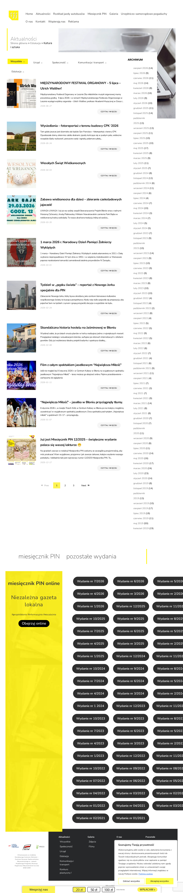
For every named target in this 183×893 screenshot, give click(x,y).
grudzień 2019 (141, 483)
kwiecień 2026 (141, 88)
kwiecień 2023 (141, 278)
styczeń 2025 (140, 168)
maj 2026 (138, 83)
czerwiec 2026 (141, 78)
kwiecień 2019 (141, 528)
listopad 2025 (140, 113)
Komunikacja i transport (67, 863)
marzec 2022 (140, 343)
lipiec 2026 (139, 73)
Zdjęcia (92, 841)
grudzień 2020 (141, 418)
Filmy (92, 846)
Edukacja (35, 43)
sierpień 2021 (140, 378)
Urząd (63, 851)
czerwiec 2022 (141, 328)
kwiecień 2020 (141, 463)
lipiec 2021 (139, 383)
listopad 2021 (140, 363)
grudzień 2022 (141, 298)
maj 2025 (138, 148)
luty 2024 (138, 223)
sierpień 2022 (140, 318)
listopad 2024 (140, 178)
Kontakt (40, 21)
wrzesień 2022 (141, 313)
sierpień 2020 (140, 443)
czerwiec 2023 (141, 268)
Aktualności (43, 14)
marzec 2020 (140, 468)
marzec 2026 (140, 93)
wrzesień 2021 (141, 373)
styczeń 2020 (140, 478)
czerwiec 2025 (141, 143)
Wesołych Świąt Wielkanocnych (62, 163)
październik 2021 (142, 368)
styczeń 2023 (140, 293)
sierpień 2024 (140, 193)
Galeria (113, 14)
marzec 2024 (140, 218)
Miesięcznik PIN (97, 14)
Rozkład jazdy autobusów (69, 14)
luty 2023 (138, 288)
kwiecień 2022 (141, 338)
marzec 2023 (140, 283)
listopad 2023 (140, 238)
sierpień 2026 (140, 68)
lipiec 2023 (139, 263)
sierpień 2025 (140, 133)
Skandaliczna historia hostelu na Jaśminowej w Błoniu (78, 327)
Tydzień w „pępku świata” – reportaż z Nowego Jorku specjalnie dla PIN (77, 287)
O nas (29, 21)
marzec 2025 (140, 158)
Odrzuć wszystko (131, 881)
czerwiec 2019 (141, 518)
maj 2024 (138, 208)
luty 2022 (138, 348)
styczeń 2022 (140, 353)
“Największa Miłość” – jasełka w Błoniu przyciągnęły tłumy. (81, 402)
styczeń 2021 (140, 413)
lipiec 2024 (139, 198)
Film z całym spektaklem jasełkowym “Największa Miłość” (81, 365)
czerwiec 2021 (141, 388)
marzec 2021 (140, 403)
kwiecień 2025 (141, 153)
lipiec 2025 (139, 138)
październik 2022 (142, 308)
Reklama (73, 21)
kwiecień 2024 (141, 213)
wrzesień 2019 (141, 503)
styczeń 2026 (140, 103)
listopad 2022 (140, 303)
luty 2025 (138, 163)
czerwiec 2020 (141, 453)
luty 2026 (138, 98)
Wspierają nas (56, 21)
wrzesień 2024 (141, 188)
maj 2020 (138, 458)
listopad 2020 (140, 423)
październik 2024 (142, 183)
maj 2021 (138, 393)
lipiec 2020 (139, 448)
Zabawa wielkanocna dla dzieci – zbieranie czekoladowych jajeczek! (81, 202)
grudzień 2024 (141, 173)
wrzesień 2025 (141, 128)
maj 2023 (138, 273)
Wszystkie (65, 841)
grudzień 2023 (141, 233)
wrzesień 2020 (141, 438)
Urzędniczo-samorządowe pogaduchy (144, 14)
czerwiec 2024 (141, 203)
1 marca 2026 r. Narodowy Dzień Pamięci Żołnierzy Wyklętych (75, 245)
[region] (145, 863)
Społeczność (66, 846)
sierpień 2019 (140, 508)
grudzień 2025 (141, 108)
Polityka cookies (146, 874)
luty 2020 (138, 473)
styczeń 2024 (140, 228)
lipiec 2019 (139, 513)
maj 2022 (138, 333)
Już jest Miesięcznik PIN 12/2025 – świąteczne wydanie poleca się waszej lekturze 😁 (78, 442)
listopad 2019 (140, 488)
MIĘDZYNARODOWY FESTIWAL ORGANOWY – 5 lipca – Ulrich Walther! (80, 86)
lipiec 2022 (139, 323)
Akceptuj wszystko (159, 881)
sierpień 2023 (140, 258)
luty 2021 (138, 408)
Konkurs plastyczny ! (66, 871)
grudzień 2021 (141, 358)
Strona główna (18, 43)
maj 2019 (138, 523)
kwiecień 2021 (141, 398)
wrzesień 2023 (141, 253)
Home (29, 14)
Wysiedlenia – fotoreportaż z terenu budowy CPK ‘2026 (79, 126)
